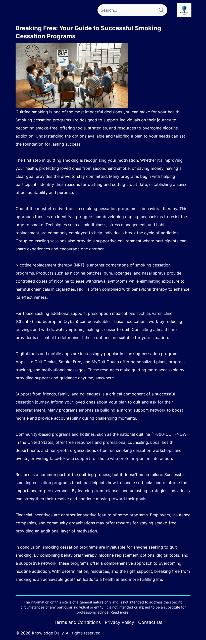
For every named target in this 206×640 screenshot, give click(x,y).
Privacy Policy (119, 622)
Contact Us (150, 622)
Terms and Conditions (77, 622)
